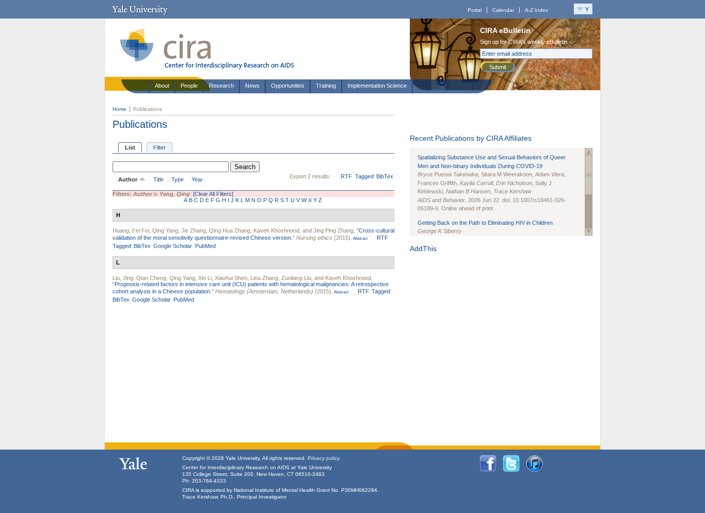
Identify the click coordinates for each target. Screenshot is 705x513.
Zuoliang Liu (296, 278)
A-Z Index (536, 10)
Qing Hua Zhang (229, 230)
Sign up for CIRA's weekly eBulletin (523, 42)
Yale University (139, 9)
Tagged (364, 176)
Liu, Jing (123, 278)
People (189, 85)
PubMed (205, 246)
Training (326, 85)
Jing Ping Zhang (333, 230)
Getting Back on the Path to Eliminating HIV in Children (485, 223)
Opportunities (288, 85)
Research (221, 85)
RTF (346, 176)
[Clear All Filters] (213, 194)
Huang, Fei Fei (131, 230)
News (252, 85)
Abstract (359, 238)
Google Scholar (172, 246)
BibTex (384, 176)
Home (119, 109)
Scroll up (588, 152)
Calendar (503, 10)
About (162, 85)
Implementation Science (377, 85)
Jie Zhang (193, 230)
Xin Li (205, 278)
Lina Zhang (264, 278)
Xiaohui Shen (231, 278)
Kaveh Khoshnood (276, 230)
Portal (475, 10)
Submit (497, 67)
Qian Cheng (151, 278)
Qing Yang (165, 230)
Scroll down (588, 232)
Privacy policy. (324, 458)
